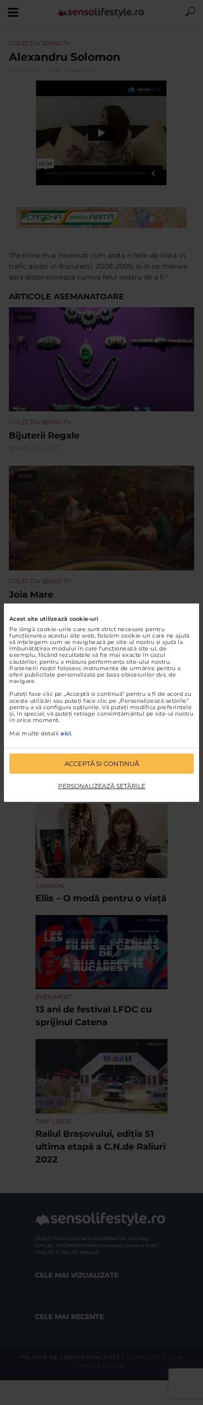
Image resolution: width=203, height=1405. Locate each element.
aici (66, 732)
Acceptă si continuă (102, 763)
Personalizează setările (101, 786)
